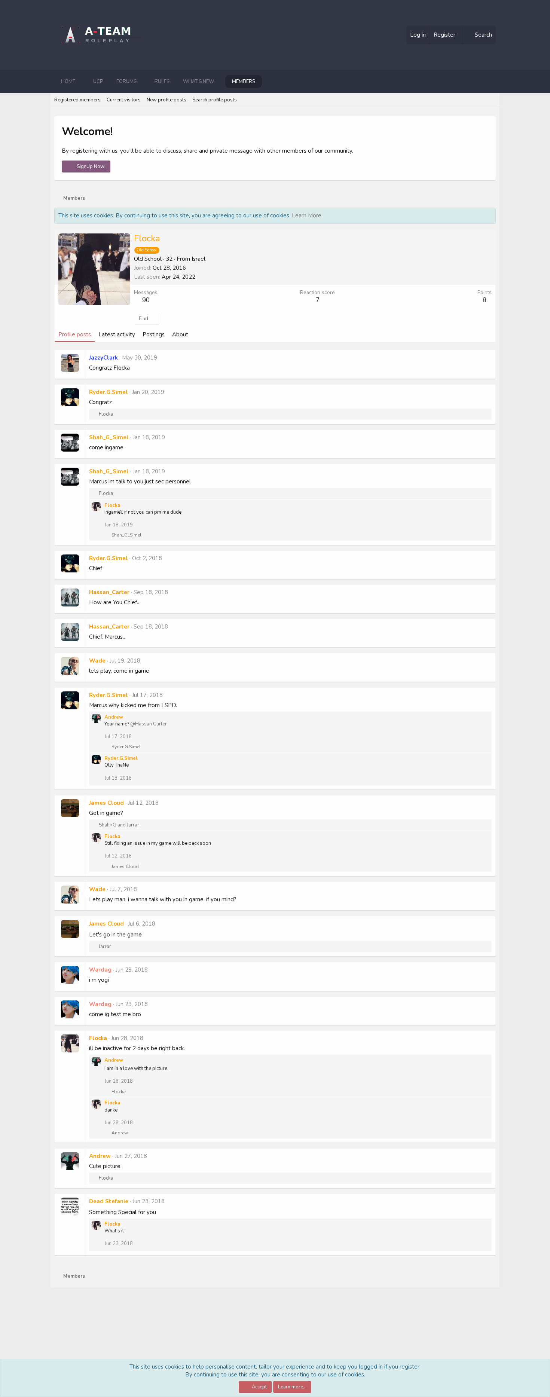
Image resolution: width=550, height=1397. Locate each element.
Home (68, 81)
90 (146, 300)
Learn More (306, 215)
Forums (126, 81)
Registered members (77, 100)
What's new (198, 81)
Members (243, 81)
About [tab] (180, 334)
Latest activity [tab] (116, 334)
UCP (98, 81)
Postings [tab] (154, 334)
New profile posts (166, 100)
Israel (198, 259)
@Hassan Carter (148, 724)
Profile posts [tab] (74, 334)
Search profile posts (214, 100)
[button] (81, 81)
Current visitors (124, 100)
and (119, 825)
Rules (162, 81)
